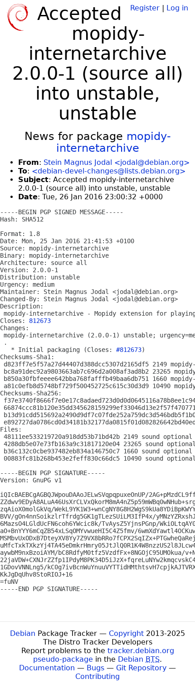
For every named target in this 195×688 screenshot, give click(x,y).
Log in (177, 8)
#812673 (128, 349)
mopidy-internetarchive (113, 142)
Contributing (97, 676)
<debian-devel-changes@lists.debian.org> (108, 171)
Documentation (47, 668)
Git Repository (141, 668)
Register (145, 8)
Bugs (95, 668)
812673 (40, 320)
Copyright (126, 633)
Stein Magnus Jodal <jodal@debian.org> (117, 162)
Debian (22, 633)
